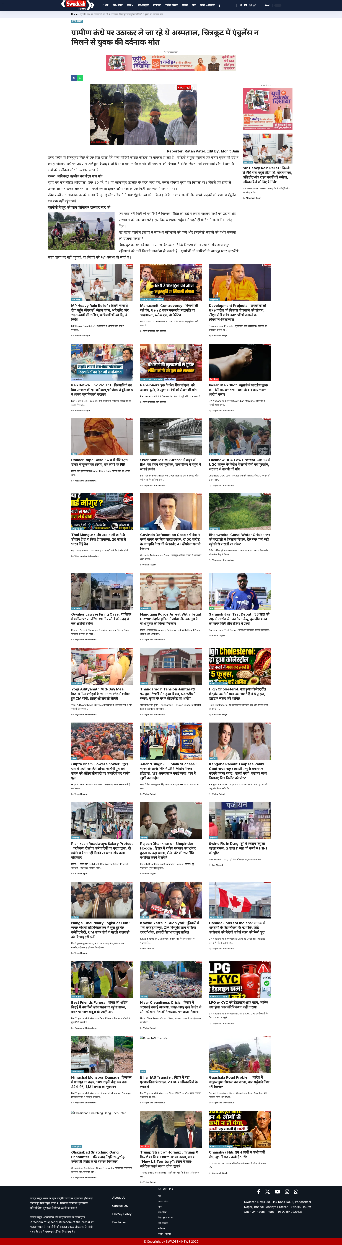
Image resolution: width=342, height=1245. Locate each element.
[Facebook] (237, 5)
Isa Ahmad (217, 865)
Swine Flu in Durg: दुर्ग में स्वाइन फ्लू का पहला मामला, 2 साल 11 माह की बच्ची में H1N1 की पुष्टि (238, 848)
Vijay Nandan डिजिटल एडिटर (86, 556)
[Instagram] (250, 5)
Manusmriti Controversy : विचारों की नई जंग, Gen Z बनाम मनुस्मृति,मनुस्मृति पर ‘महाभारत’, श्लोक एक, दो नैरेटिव (169, 310)
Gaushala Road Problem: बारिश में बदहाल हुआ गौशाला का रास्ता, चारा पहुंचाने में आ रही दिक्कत (239, 1082)
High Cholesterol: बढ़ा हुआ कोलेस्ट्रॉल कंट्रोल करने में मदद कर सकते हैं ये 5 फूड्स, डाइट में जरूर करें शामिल (237, 694)
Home (74, 14)
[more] (219, 5)
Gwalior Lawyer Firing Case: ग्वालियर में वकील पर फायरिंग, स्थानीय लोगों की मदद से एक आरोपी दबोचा (101, 619)
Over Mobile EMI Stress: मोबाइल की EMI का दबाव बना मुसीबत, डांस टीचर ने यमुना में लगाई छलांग (170, 464)
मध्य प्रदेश (248, 162)
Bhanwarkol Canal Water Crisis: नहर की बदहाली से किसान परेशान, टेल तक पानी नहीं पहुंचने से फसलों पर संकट (239, 539)
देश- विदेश (214, 379)
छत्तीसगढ (213, 838)
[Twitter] (241, 5)
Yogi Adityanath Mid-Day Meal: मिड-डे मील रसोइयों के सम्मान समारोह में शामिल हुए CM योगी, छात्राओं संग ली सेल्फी (100, 694)
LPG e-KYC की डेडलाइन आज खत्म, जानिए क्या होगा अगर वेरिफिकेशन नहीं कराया (238, 1004)
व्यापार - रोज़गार (216, 917)
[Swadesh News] (78, 5)
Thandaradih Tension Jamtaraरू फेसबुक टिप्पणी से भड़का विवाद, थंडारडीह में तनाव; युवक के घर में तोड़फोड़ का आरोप (167, 694)
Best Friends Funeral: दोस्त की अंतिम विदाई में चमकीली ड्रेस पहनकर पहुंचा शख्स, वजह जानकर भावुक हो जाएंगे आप (99, 1007)
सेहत (225, 683)
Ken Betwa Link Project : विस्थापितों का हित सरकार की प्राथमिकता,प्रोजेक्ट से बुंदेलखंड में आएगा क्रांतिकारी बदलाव (102, 390)
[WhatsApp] (255, 5)
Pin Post (146, 300)
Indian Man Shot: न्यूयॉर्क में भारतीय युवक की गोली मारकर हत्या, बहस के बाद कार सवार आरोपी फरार (238, 390)
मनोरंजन (144, 529)
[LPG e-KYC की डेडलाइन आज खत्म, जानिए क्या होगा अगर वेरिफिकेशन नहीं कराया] (240, 979)
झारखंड (144, 683)
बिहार (74, 454)
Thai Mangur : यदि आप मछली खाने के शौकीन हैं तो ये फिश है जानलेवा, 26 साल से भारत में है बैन (98, 539)
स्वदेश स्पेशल (77, 379)
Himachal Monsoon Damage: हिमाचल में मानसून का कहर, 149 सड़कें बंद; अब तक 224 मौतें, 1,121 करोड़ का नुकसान (101, 1082)
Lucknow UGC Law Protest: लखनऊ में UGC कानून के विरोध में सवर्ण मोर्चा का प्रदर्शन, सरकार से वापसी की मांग (239, 464)
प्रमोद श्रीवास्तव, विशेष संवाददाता (154, 331)
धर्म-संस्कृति (227, 1146)
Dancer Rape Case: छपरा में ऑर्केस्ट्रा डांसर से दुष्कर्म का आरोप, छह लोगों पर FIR (99, 462)
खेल (211, 608)
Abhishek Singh (253, 198)
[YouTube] (245, 5)
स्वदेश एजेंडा (158, 300)
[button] (74, 78)
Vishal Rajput (149, 564)
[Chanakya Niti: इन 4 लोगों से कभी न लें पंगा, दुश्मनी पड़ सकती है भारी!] (240, 1129)
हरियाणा (144, 838)
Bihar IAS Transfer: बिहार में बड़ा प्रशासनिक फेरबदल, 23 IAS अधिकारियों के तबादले (169, 1082)
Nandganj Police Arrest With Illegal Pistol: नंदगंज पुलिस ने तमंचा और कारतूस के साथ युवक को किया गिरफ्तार (170, 619)
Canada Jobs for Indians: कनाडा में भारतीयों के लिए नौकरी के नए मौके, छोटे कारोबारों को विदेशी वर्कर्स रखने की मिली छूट (237, 927)
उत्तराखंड (75, 838)
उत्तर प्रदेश (77, 21)
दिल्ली (143, 454)
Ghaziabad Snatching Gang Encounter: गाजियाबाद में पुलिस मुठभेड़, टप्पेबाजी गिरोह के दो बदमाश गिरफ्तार (98, 1157)
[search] (260, 5)
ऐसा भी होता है (77, 997)
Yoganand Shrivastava (223, 410)
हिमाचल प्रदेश (77, 1071)
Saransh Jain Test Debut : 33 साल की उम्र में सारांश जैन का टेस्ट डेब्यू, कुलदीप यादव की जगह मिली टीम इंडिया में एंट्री (239, 619)
